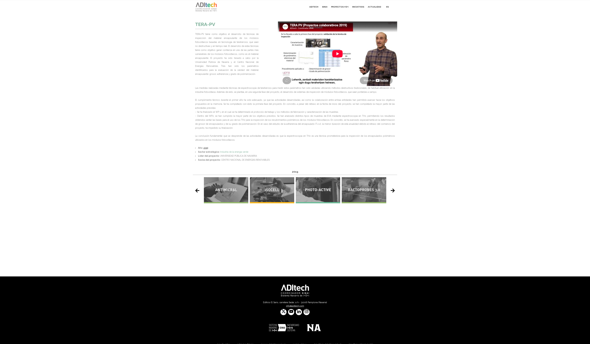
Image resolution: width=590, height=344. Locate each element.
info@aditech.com (295, 306)
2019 (205, 148)
